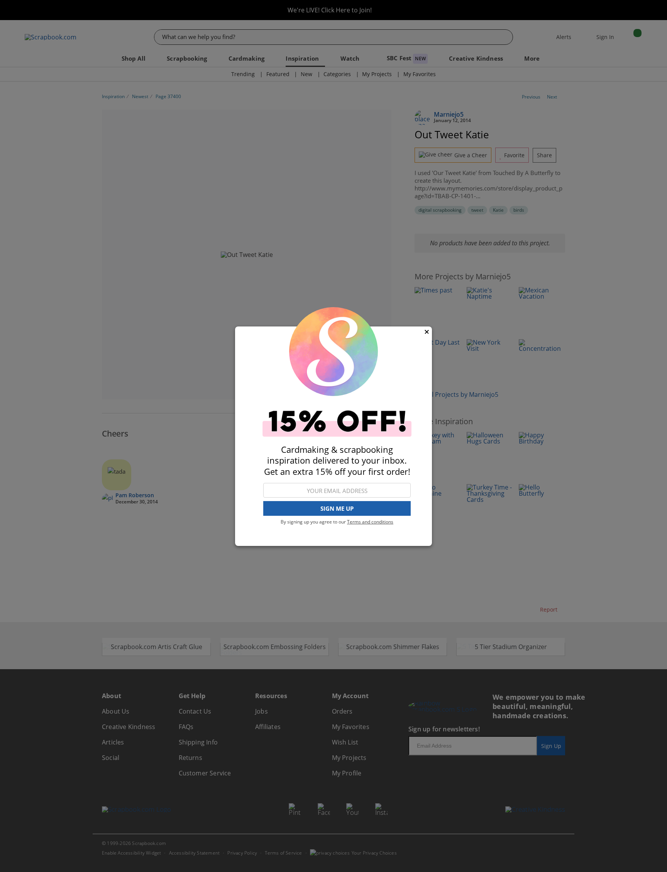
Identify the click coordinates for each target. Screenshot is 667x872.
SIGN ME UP (337, 508)
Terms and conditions (370, 521)
